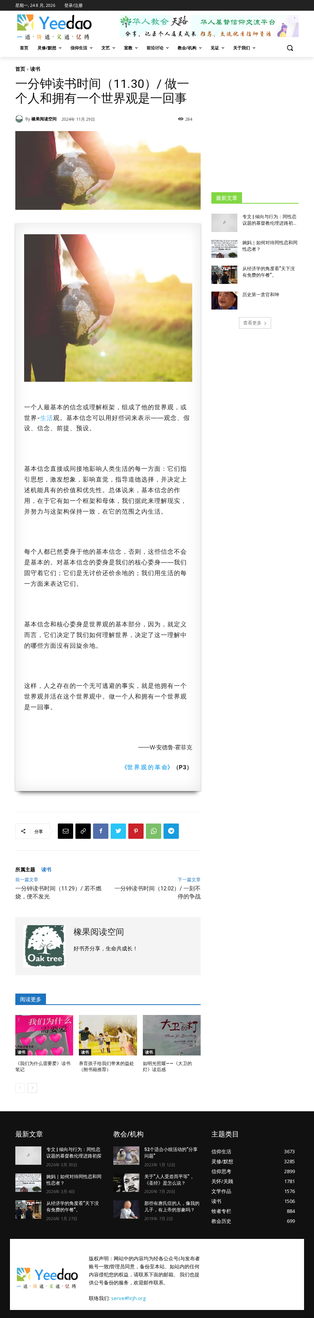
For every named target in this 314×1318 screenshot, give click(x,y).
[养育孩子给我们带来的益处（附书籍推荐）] (108, 1035)
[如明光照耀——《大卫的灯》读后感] (172, 1035)
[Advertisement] (262, 124)
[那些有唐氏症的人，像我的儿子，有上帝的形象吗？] (126, 1209)
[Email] (65, 831)
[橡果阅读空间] (20, 119)
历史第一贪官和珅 (260, 294)
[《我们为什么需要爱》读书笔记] (44, 1035)
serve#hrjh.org (128, 1298)
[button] (290, 48)
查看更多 (252, 322)
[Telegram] (171, 831)
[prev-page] (20, 1088)
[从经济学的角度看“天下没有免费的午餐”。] (224, 275)
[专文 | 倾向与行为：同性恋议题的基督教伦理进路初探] (224, 223)
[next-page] (32, 1088)
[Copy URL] (83, 831)
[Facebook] (100, 831)
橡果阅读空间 (44, 119)
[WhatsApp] (153, 831)
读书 (35, 68)
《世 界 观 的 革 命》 (147, 767)
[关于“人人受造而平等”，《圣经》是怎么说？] (126, 1183)
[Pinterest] (136, 831)
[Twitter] (118, 831)
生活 (46, 418)
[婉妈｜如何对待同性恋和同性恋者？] (224, 249)
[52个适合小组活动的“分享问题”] (126, 1155)
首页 (20, 68)
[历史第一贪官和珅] (224, 301)
